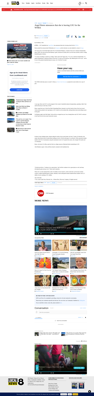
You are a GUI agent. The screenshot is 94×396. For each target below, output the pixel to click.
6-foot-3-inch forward (61, 81)
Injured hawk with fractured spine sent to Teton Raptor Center (23, 130)
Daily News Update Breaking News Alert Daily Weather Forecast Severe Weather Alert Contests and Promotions (53, 387)
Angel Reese (51, 45)
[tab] (38, 317)
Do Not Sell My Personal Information (36, 384)
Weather (28, 3)
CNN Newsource (39, 35)
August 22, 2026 (10, 64)
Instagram (57, 48)
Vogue (82, 48)
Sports (32, 3)
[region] (61, 325)
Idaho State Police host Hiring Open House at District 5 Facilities (23, 108)
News (23, 3)
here (61, 302)
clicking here (82, 300)
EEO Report (30, 378)
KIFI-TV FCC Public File (35, 381)
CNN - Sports (47, 182)
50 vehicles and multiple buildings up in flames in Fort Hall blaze (24, 114)
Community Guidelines (36, 379)
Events (43, 3)
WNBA (76, 45)
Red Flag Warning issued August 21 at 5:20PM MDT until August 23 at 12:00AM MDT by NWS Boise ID (47, 9)
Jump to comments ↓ (39, 186)
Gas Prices (38, 3)
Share (51, 3)
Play (48, 3)
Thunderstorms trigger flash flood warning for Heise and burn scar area (24, 101)
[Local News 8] (15, 3)
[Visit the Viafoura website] (84, 341)
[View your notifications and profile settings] (85, 317)
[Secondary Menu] (9, 3)
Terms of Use (37, 378)
